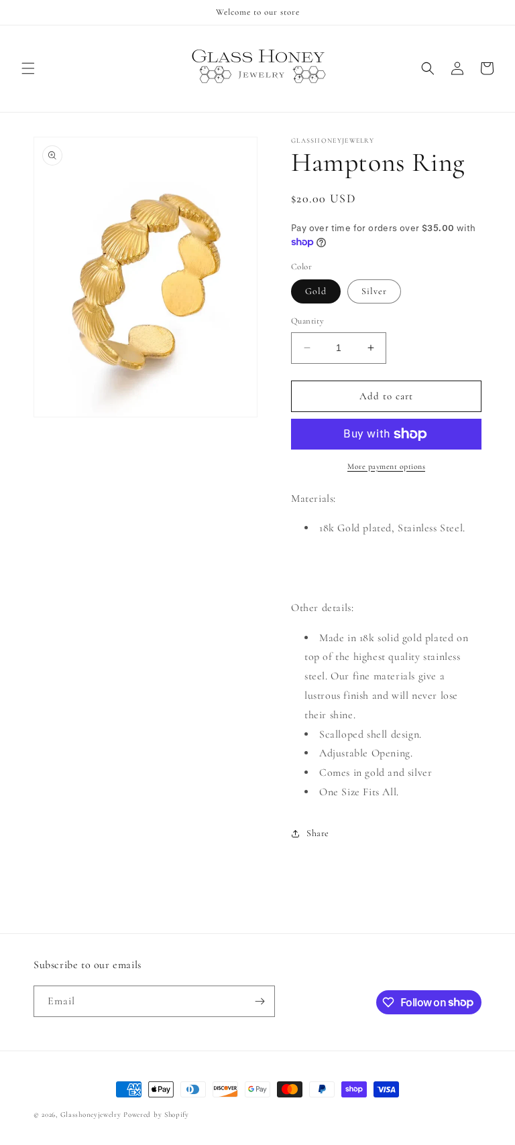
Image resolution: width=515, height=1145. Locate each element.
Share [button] (317, 833)
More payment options (386, 466)
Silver (374, 291)
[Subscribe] (259, 1001)
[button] (28, 68)
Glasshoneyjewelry (90, 1114)
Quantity (307, 321)
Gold (316, 291)
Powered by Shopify (156, 1114)
